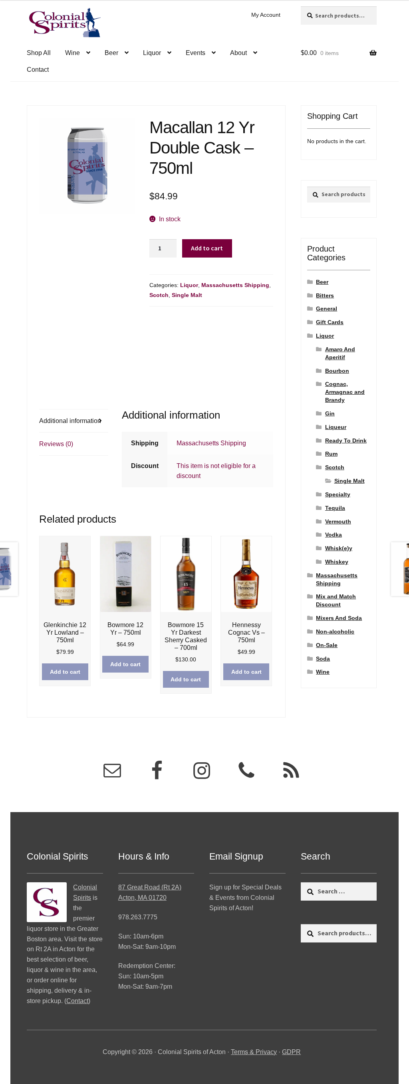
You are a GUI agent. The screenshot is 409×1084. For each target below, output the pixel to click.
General (326, 308)
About (238, 52)
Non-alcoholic (335, 631)
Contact (38, 69)
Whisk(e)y (338, 548)
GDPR (291, 1052)
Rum (331, 454)
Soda (323, 658)
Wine (72, 52)
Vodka (333, 534)
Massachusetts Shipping (235, 285)
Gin (330, 413)
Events (195, 52)
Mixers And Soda (339, 618)
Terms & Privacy (254, 1052)
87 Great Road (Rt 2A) (149, 887)
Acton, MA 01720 (142, 897)
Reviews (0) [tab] (56, 444)
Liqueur (335, 427)
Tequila (335, 508)
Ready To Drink (346, 440)
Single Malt (187, 295)
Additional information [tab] (70, 420)
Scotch (159, 295)
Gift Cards (329, 322)
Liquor (152, 52)
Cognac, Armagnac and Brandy (345, 392)
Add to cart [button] (65, 672)
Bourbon (337, 371)
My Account (265, 15)
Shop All (39, 52)
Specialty (337, 494)
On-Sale (327, 645)
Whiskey (336, 562)
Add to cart (207, 248)
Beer (111, 52)
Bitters (325, 295)
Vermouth (338, 521)
